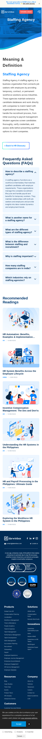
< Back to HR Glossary (14, 145)
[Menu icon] (39, 11)
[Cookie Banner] (21, 724)
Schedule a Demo (26, 12)
